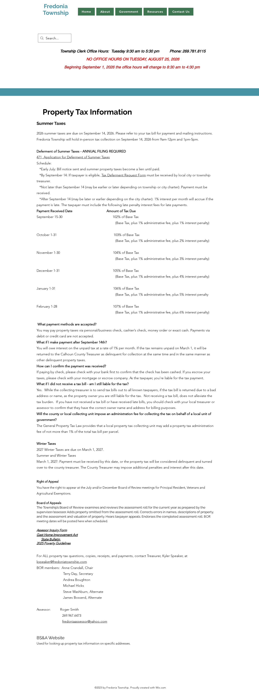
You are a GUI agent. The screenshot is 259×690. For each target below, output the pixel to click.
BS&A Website (50, 637)
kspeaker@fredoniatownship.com (62, 562)
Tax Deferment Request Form (123, 175)
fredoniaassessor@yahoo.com (84, 621)
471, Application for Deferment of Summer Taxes (73, 157)
